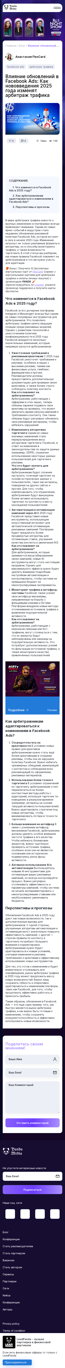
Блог (5, 1232)
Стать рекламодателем (18, 1246)
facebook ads (15, 66)
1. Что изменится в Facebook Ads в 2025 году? (30, 189)
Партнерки (9, 1281)
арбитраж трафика (41, 66)
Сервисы (8, 1274)
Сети (6, 1288)
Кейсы (6, 1295)
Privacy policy (11, 1323)
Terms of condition (14, 1330)
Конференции (11, 1239)
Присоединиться (15, 1362)
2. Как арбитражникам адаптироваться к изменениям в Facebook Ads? (31, 198)
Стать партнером (14, 1253)
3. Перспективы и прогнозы (31, 206)
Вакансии (8, 1260)
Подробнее (16, 710)
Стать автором (12, 1267)
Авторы (7, 1309)
